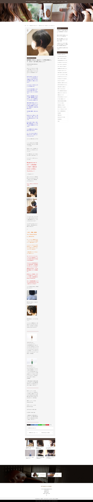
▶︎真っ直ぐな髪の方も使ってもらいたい (62, 84)
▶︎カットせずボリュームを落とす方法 (62, 64)
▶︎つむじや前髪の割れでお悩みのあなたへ (62, 92)
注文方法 (62, 1)
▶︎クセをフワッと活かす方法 (61, 80)
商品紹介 (48, 1)
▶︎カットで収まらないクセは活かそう (62, 66)
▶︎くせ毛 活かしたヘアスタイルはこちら (62, 62)
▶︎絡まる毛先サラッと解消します (61, 86)
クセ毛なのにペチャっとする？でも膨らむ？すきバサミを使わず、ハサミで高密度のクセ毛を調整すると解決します (62, 44)
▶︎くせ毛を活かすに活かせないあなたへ (62, 56)
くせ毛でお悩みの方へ (43, 1)
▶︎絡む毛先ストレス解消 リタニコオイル (62, 82)
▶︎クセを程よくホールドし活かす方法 (62, 78)
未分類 (58, 121)
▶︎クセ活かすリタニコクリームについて (62, 76)
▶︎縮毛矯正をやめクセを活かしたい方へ (62, 68)
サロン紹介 (58, 1)
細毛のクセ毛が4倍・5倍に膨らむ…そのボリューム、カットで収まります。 (62, 36)
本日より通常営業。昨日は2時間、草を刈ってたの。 (62, 48)
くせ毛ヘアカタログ (53, 1)
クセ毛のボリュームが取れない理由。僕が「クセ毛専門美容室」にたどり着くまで (62, 31)
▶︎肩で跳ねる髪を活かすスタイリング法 (62, 60)
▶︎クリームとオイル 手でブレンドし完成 (62, 74)
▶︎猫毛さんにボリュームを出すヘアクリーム (62, 94)
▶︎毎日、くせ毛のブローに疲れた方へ (62, 58)
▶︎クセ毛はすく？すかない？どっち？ (62, 70)
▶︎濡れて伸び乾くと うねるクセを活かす (62, 72)
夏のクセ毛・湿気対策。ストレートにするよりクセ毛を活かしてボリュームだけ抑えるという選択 (62, 39)
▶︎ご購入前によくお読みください (61, 54)
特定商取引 (66, 1)
